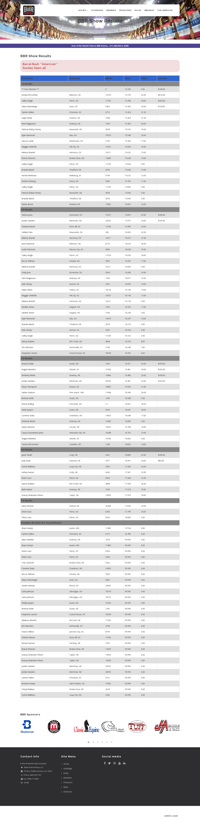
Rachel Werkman (29, 175)
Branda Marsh (28, 169)
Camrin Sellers (28, 112)
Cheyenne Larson (29, 353)
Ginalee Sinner (28, 307)
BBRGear (149, 10)
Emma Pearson (28, 158)
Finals (65, 773)
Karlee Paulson (28, 392)
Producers (125, 10)
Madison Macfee (29, 620)
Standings (97, 10)
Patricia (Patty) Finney (31, 129)
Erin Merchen (27, 347)
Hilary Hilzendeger (29, 106)
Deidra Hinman (28, 585)
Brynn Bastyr (27, 528)
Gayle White (27, 118)
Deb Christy (27, 284)
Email (26, 782)
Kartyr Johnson (28, 427)
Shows (82, 10)
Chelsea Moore (28, 226)
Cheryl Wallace (28, 689)
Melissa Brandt (28, 152)
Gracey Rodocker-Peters (32, 495)
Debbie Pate (27, 232)
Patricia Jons (27, 215)
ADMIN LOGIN (171, 816)
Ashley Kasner (28, 472)
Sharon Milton (28, 631)
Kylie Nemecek (28, 135)
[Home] (29, 9)
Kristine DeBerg (29, 181)
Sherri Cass (26, 478)
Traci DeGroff (28, 562)
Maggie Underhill (29, 146)
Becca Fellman (28, 261)
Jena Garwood (28, 243)
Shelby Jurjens (28, 603)
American (67, 791)
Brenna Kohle (28, 363)
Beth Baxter (27, 489)
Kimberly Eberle (28, 375)
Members (111, 10)
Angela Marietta (29, 369)
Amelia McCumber (30, 95)
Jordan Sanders (28, 220)
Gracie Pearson (28, 649)
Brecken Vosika (28, 683)
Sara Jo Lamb (27, 141)
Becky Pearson (28, 643)
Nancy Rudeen (28, 341)
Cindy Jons (26, 272)
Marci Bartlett (28, 539)
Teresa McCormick (30, 444)
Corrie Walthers (28, 466)
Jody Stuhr (26, 460)
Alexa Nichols (27, 506)
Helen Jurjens (27, 409)
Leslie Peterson (28, 249)
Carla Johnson (28, 591)
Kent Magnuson (29, 123)
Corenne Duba (28, 415)
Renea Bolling (28, 404)
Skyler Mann (27, 289)
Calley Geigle (27, 100)
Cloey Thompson (29, 386)
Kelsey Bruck (27, 204)
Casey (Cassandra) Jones (32, 432)
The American (165, 10)
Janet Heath (27, 455)
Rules (138, 10)
